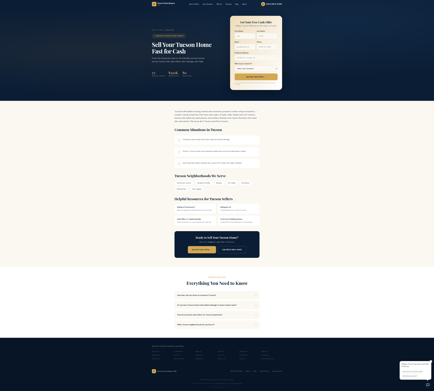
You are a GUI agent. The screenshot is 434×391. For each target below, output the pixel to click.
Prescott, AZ (221, 359)
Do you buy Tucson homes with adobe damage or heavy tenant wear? (217, 305)
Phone (259, 42)
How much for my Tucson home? (412, 371)
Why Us (219, 4)
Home (154, 30)
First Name (239, 31)
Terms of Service (234, 383)
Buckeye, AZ (156, 359)
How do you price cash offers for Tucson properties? (217, 314)
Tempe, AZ (220, 351)
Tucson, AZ (220, 355)
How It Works (194, 4)
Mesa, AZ (198, 351)
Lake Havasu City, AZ (267, 359)
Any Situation (208, 4)
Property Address (241, 53)
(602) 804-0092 (236, 371)
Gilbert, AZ (264, 351)
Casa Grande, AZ (179, 359)
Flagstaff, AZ (199, 359)
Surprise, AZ (199, 355)
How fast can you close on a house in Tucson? (217, 295)
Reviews (229, 4)
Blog (236, 4)
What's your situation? (243, 64)
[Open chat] (428, 385)
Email (237, 42)
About (244, 4)
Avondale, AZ (265, 355)
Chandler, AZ (243, 351)
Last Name (261, 31)
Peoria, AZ (177, 355)
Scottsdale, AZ (178, 351)
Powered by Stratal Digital (217, 387)
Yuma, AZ (242, 359)
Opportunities (277, 371)
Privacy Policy (264, 371)
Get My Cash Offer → (256, 77)
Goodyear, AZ (243, 355)
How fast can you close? (410, 376)
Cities (161, 30)
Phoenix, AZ (155, 351)
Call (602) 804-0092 (232, 249)
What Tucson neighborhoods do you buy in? (217, 324)
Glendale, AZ (156, 355)
